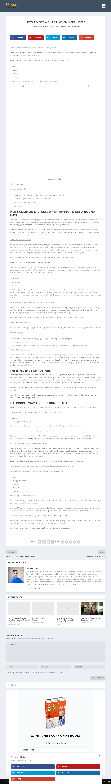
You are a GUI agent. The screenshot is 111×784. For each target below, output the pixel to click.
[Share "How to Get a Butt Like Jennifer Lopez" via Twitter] (44, 542)
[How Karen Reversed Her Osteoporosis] (92, 608)
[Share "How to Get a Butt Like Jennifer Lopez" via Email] (48, 542)
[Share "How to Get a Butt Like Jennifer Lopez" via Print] (53, 542)
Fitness (63, 26)
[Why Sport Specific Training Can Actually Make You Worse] (68, 608)
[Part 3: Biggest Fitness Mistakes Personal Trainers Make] (19, 608)
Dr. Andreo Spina (30, 438)
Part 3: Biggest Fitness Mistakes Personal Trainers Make (19, 620)
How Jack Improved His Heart (41, 619)
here (61, 179)
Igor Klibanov (43, 26)
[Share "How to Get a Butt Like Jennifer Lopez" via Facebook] (40, 542)
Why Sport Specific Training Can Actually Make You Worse (65, 620)
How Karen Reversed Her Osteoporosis (90, 619)
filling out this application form (28, 398)
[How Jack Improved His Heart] (43, 608)
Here (77, 295)
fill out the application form (38, 528)
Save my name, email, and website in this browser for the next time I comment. (36, 672)
